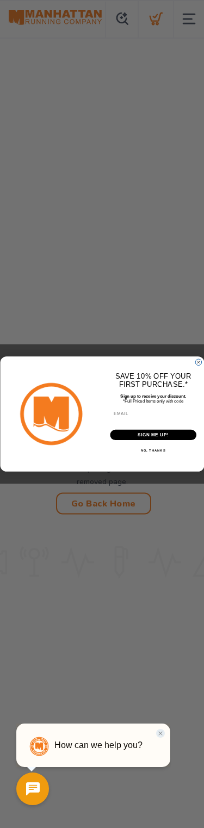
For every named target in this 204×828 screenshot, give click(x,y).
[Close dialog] (198, 362)
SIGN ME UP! (153, 434)
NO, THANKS (152, 451)
